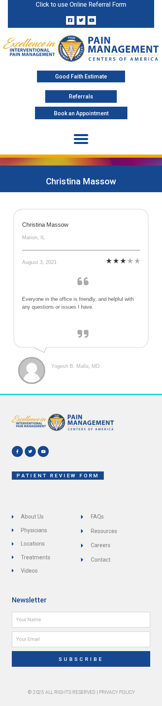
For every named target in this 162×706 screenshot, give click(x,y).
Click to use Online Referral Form (81, 4)
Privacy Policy (117, 692)
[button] (81, 139)
